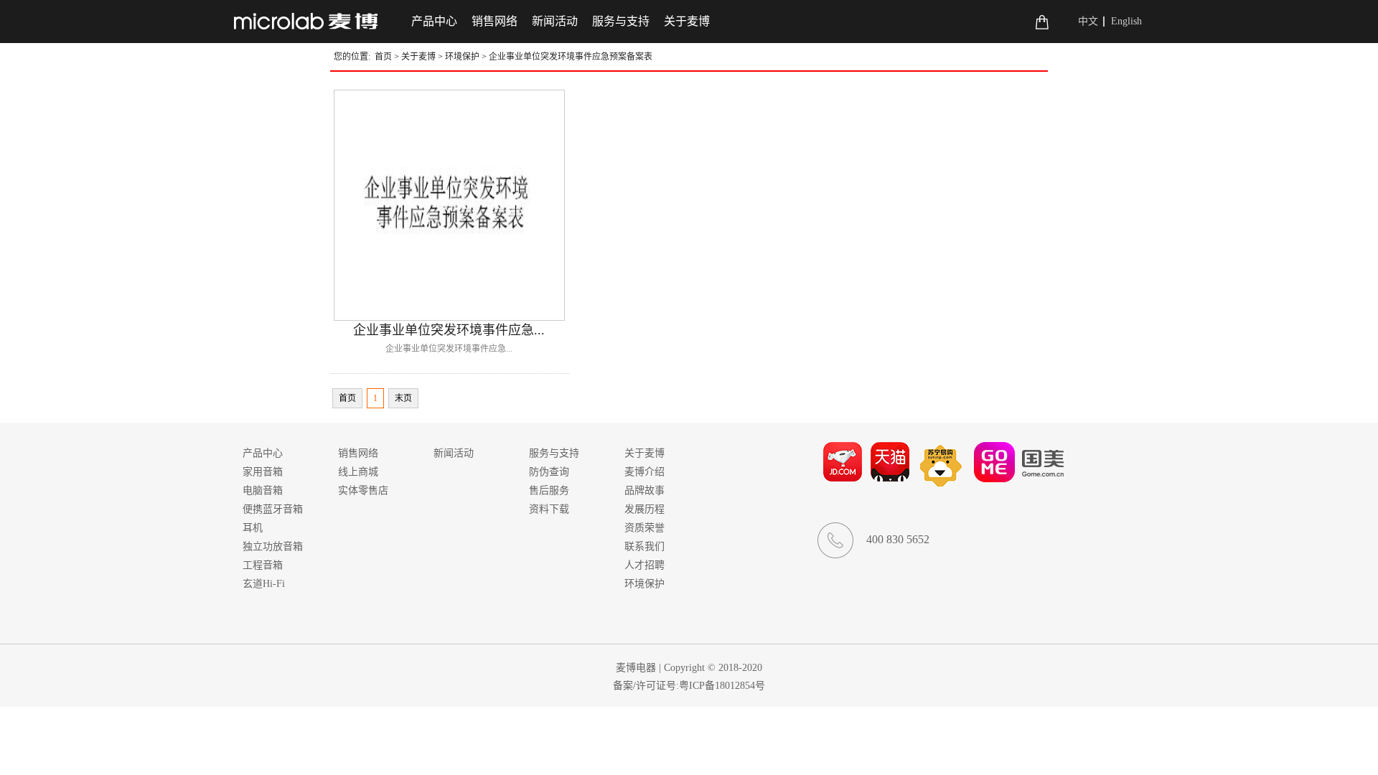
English (1126, 21)
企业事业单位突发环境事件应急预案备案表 (570, 57)
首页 (383, 57)
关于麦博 (418, 57)
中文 (1088, 21)
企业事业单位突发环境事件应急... (449, 330)
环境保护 (462, 57)
